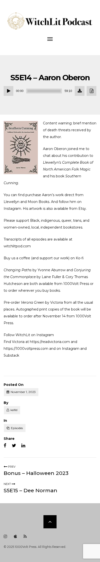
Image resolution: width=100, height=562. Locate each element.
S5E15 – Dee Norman (30, 490)
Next (8, 484)
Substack (11, 355)
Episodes (17, 428)
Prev (11, 466)
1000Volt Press (76, 283)
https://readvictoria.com (50, 342)
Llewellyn (11, 202)
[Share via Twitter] (14, 445)
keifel (13, 410)
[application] (50, 91)
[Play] (8, 91)
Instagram (12, 208)
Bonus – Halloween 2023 (36, 473)
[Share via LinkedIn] (23, 445)
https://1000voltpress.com (26, 348)
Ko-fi (80, 258)
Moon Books (38, 202)
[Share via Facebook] (5, 445)
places (9, 309)
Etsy (82, 208)
